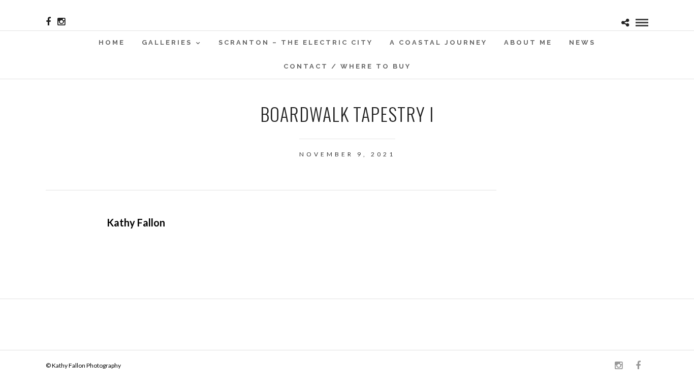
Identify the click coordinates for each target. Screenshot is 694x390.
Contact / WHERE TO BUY (347, 66)
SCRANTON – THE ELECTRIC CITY (295, 42)
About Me (528, 42)
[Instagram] (61, 21)
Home (112, 42)
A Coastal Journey (438, 42)
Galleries (167, 42)
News (582, 42)
